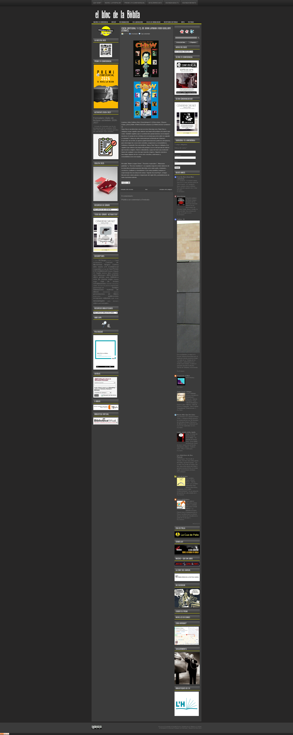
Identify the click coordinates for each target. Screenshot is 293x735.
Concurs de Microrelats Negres (105, 264)
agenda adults (172, 3)
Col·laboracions (138, 22)
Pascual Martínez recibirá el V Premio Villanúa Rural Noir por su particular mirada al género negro (187, 356)
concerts (109, 283)
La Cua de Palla (107, 269)
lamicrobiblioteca (183, 499)
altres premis (98, 277)
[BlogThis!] (124, 183)
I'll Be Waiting (190, 378)
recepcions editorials (101, 298)
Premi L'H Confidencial (135, 3)
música (116, 292)
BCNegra (102, 260)
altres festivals (112, 275)
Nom (176, 161)
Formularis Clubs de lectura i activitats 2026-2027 (105, 120)
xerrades (104, 303)
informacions (98, 290)
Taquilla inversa (101, 273)
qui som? (97, 3)
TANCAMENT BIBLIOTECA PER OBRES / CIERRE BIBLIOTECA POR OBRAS (191, 505)
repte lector (114, 298)
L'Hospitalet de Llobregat (167, 728)
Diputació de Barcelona (195, 728)
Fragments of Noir (183, 376)
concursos (115, 283)
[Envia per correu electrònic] (122, 183)
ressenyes (99, 300)
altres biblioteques (99, 275)
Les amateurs (181, 181)
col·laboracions (99, 284)
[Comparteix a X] (127, 183)
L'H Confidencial (111, 267)
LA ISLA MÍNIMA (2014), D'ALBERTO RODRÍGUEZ (192, 395)
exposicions (114, 286)
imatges (115, 288)
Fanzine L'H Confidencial (100, 22)
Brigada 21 (110, 260)
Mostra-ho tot (196, 523)
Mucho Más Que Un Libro (186, 415)
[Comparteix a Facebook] (129, 183)
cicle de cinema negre (103, 279)
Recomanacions (124, 22)
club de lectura (109, 282)
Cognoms (178, 155)
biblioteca (114, 277)
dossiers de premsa (104, 285)
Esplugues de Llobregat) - (181, 728)
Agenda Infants (189, 3)
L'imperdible (97, 269)
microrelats (106, 292)
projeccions (96, 296)
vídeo (95, 303)
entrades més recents (127, 189)
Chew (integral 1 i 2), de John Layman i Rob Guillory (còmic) (146, 29)
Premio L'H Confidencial (105, 270)
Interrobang (181, 196)
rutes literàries (112, 301)
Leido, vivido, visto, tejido (186, 432)
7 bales (95, 260)
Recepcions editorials (171, 22)
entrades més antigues (165, 189)
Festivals (191, 22)
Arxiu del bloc (180, 42)
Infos (183, 22)
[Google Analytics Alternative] (4, 734)
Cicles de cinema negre (153, 22)
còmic (95, 286)
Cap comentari (145, 34)
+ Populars (192, 42)
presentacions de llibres (105, 294)
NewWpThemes (176, 726)
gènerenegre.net (98, 288)
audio (107, 277)
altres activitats (113, 273)
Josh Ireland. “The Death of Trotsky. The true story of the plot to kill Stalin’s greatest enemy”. (187, 461)
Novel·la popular (113, 3)
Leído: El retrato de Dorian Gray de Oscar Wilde (192, 436)
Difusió (113, 22)
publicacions (113, 296)
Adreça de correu (181, 148)
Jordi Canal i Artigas (184, 392)
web (99, 303)
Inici (146, 189)
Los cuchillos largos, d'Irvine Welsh (190, 480)
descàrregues (155, 3)
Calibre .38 (180, 219)
